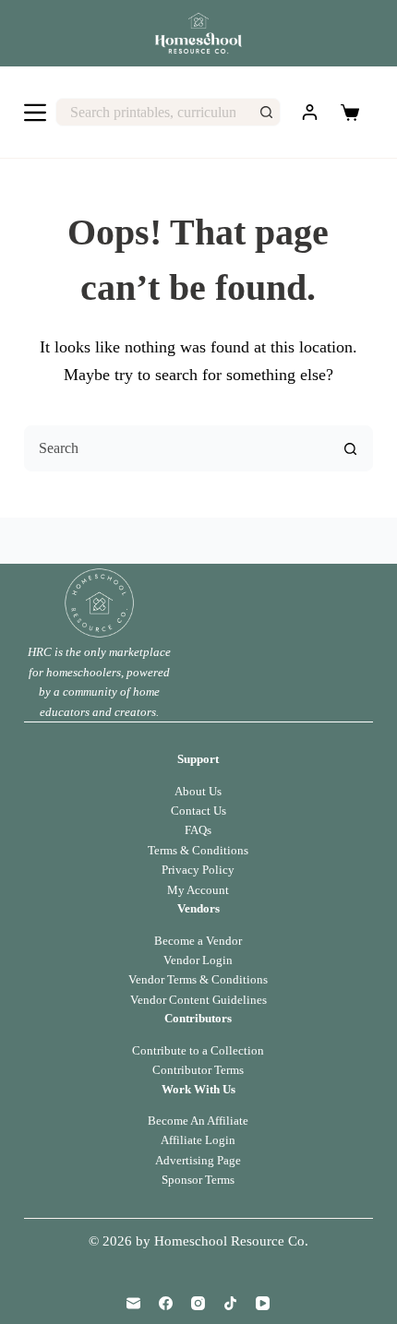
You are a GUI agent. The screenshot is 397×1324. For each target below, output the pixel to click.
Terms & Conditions (198, 850)
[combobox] (155, 112)
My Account (198, 890)
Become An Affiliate (198, 1120)
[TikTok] (230, 1303)
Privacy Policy (198, 870)
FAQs (198, 830)
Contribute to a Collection (198, 1050)
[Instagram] (198, 1303)
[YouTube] (263, 1303)
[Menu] (35, 112)
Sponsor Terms (198, 1180)
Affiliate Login (198, 1140)
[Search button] (266, 112)
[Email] (133, 1303)
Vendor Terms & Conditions (198, 979)
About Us (198, 791)
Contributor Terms (198, 1070)
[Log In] (310, 112)
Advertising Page (198, 1160)
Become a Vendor (198, 941)
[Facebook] (166, 1303)
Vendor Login (198, 960)
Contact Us (198, 810)
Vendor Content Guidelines (198, 1000)
